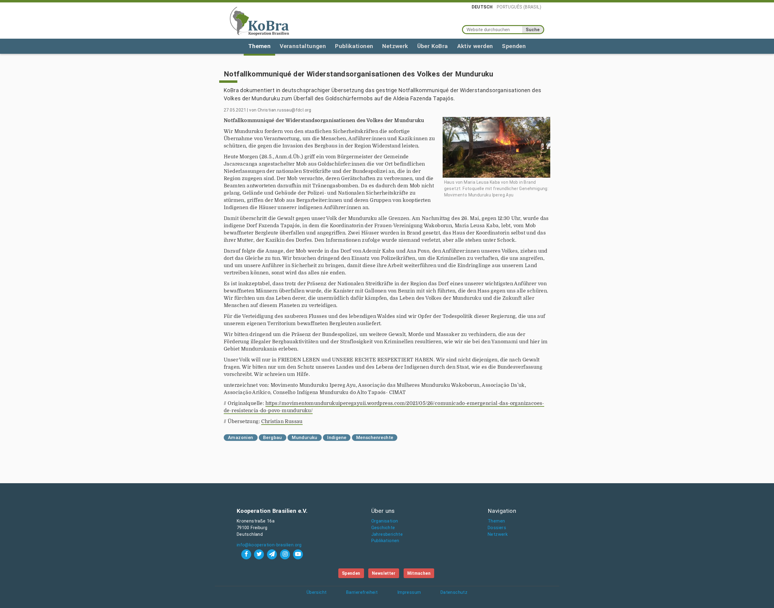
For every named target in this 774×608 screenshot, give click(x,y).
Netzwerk (395, 46)
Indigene (336, 437)
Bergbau (272, 437)
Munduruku (304, 437)
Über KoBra (432, 46)
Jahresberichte (387, 534)
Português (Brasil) (519, 7)
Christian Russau (281, 421)
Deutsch (482, 7)
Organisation (384, 521)
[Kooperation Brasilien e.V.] (259, 20)
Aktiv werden (475, 46)
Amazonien (240, 437)
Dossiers (497, 527)
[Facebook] (246, 554)
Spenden (514, 46)
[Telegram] (272, 554)
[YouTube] (298, 554)
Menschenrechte (374, 437)
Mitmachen (419, 573)
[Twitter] (259, 554)
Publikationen (354, 46)
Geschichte (383, 527)
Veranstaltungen (303, 46)
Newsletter (383, 573)
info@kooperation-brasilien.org (269, 545)
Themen (259, 46)
